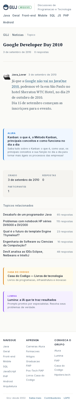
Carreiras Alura (35, 346)
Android (8, 22)
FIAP (57, 360)
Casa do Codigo (59, 367)
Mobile (42, 15)
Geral (16, 15)
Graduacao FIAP (33, 363)
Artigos (30, 356)
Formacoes (33, 351)
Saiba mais (35, 398)
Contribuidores (52, 398)
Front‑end (29, 15)
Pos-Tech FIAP (35, 370)
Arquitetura (10, 386)
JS (59, 15)
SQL (52, 15)
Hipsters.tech (62, 374)
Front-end (9, 356)
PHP (66, 15)
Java (6, 15)
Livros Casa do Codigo (35, 377)
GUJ (6, 34)
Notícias (18, 34)
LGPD (67, 398)
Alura (57, 350)
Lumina (58, 355)
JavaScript (9, 371)
